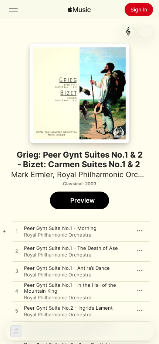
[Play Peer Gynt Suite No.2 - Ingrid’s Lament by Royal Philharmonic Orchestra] (16, 311)
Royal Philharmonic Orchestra (57, 235)
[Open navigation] (13, 9)
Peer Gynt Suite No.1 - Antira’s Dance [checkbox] (67, 268)
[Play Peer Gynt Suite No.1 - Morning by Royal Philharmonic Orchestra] (16, 231)
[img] (79, 9)
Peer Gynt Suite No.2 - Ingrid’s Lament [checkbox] (68, 308)
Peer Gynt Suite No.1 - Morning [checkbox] (60, 228)
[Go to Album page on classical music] (128, 31)
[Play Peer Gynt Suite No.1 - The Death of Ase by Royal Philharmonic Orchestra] (16, 251)
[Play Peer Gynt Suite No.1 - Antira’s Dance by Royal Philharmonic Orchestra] (16, 271)
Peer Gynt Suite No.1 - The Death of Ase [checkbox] (71, 248)
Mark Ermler (32, 174)
